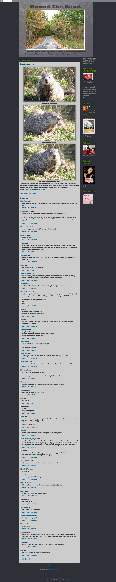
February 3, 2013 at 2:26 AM (29, 496)
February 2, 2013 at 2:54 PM (29, 316)
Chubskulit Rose (25, 469)
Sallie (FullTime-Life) (26, 273)
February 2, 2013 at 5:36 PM (29, 387)
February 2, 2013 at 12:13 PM (29, 288)
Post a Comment (26, 559)
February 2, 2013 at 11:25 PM (29, 465)
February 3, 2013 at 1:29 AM (29, 487)
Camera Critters (30, 189)
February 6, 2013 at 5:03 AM (29, 555)
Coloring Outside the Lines (28, 516)
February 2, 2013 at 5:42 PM (29, 395)
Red (22, 319)
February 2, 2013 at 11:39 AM (29, 270)
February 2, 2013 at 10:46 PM (29, 457)
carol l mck (24, 341)
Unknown (23, 524)
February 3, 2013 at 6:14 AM (29, 504)
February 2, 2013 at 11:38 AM (29, 262)
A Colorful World (25, 483)
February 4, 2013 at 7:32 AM (29, 539)
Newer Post (23, 565)
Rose (22, 430)
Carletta (23, 243)
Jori (22, 550)
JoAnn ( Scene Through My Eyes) (29, 439)
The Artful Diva (25, 362)
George (23, 451)
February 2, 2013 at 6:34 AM (29, 223)
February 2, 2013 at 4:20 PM (29, 358)
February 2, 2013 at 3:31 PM (29, 338)
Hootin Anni (24, 255)
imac (22, 398)
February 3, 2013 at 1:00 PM (29, 528)
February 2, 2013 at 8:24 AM (29, 231)
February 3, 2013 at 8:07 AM (29, 520)
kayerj (23, 542)
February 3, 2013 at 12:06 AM (29, 479)
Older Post (76, 565)
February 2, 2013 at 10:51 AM (29, 240)
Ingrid (23, 491)
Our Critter (25, 475)
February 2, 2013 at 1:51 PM (29, 306)
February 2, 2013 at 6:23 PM (29, 413)
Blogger (67, 579)
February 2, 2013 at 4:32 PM (29, 378)
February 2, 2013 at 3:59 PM (29, 350)
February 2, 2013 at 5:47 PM (29, 403)
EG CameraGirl (25, 370)
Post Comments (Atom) (53, 570)
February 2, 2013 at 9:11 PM (29, 447)
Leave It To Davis (25, 461)
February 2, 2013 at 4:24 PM (29, 366)
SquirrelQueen (25, 330)
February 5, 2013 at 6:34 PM (29, 547)
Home (50, 565)
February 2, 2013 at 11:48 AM (29, 280)
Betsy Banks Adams (26, 292)
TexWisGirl (23, 235)
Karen (22, 265)
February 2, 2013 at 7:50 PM (29, 427)
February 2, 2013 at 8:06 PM (29, 435)
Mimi (22, 309)
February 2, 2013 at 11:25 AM (29, 252)
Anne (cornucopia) (25, 211)
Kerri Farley (24, 507)
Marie (22, 417)
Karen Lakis (24, 353)
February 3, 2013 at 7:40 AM (29, 512)
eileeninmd (24, 284)
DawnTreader (24, 201)
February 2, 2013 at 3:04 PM (29, 326)
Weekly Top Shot (40, 189)
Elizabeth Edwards (26, 227)
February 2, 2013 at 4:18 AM (29, 208)
